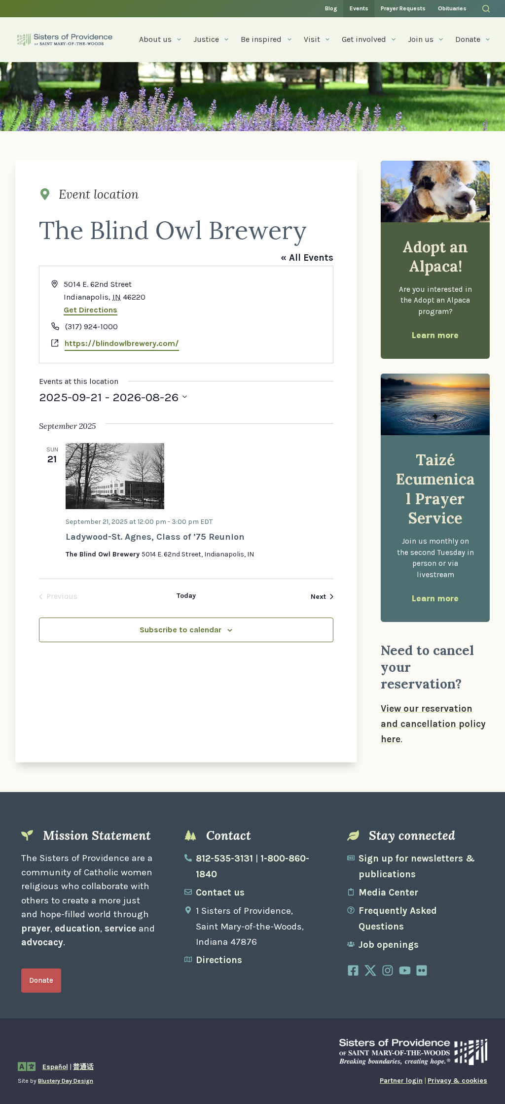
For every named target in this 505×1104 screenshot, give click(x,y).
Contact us (220, 892)
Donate (467, 39)
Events (359, 8)
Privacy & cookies (457, 1080)
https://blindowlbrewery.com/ (122, 343)
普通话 (83, 1067)
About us (155, 39)
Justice (206, 39)
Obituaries (452, 8)
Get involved (364, 39)
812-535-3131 (224, 858)
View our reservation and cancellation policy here (433, 724)
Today (186, 595)
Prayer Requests (403, 8)
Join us (420, 39)
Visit (312, 39)
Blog (331, 8)
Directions (219, 960)
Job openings (389, 944)
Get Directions (90, 309)
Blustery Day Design (65, 1080)
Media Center (388, 892)
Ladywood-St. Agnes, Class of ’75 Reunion (155, 536)
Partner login (401, 1080)
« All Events (307, 257)
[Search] (486, 8)
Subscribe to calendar (180, 629)
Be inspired (261, 39)
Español (55, 1067)
